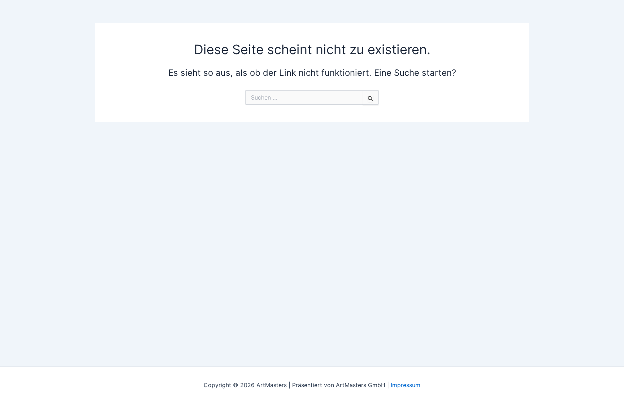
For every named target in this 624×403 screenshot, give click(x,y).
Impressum (405, 385)
